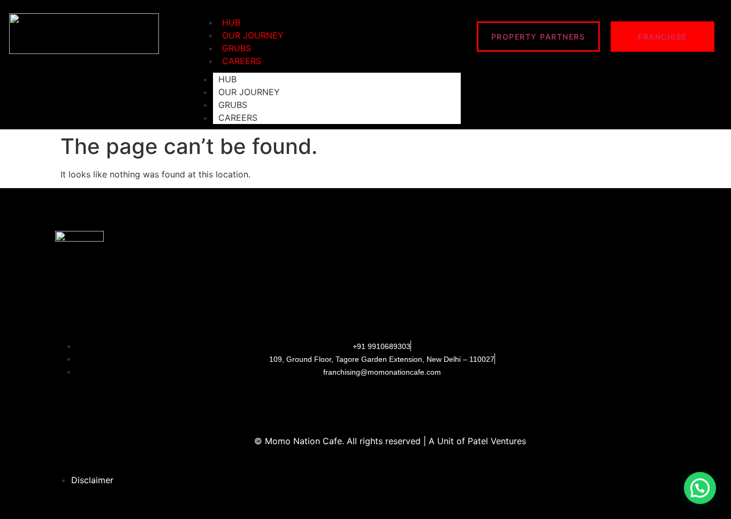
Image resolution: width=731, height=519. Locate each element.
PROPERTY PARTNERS (538, 36)
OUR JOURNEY (249, 92)
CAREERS (241, 61)
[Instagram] (365, 402)
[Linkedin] (397, 402)
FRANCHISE (662, 36)
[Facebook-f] (334, 402)
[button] (700, 488)
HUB (227, 79)
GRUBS (232, 104)
